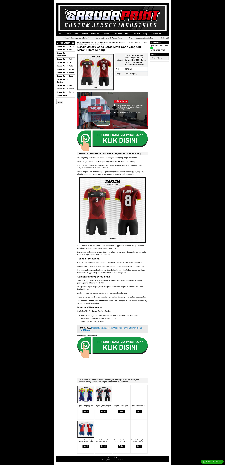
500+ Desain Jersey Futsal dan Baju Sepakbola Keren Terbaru (135, 62)
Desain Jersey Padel (65, 66)
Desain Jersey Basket (66, 73)
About (68, 34)
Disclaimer (136, 34)
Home (60, 34)
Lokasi (76, 34)
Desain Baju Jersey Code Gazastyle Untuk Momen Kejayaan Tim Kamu (121, 442)
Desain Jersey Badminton (62, 54)
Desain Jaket (62, 96)
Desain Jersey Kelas (65, 76)
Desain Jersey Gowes (65, 89)
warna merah (120, 161)
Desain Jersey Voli (64, 59)
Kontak (85, 34)
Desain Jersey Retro (65, 50)
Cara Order (118, 34)
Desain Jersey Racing (65, 69)
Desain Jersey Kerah (65, 92)
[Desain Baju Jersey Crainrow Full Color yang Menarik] (85, 402)
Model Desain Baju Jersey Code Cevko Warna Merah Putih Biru (86, 442)
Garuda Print (118, 460)
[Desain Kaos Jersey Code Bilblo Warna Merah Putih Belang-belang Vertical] (139, 402)
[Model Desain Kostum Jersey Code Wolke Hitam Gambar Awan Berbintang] (103, 437)
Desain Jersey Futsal (65, 46)
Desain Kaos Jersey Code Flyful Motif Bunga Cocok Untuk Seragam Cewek (103, 407)
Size (127, 34)
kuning (132, 161)
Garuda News (156, 34)
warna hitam (94, 161)
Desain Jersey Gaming (62, 81)
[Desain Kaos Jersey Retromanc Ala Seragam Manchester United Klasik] (121, 402)
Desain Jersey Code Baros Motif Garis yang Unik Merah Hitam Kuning (109, 48)
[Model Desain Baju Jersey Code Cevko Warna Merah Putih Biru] (85, 437)
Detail (86, 411)
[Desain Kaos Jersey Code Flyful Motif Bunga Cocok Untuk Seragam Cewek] (103, 402)
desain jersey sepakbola (98, 301)
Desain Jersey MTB (64, 85)
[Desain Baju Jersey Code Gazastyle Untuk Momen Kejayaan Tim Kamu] (121, 437)
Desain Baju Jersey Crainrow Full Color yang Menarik (86, 406)
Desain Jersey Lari (64, 63)
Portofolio (95, 34)
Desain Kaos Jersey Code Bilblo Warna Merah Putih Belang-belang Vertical (139, 407)
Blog (145, 34)
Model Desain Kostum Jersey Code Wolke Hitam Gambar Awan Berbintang (103, 442)
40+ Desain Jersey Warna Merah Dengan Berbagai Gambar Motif (105, 42)
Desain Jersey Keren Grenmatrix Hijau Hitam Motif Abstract (139, 442)
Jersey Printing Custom (101, 311)
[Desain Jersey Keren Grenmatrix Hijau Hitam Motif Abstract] (139, 437)
